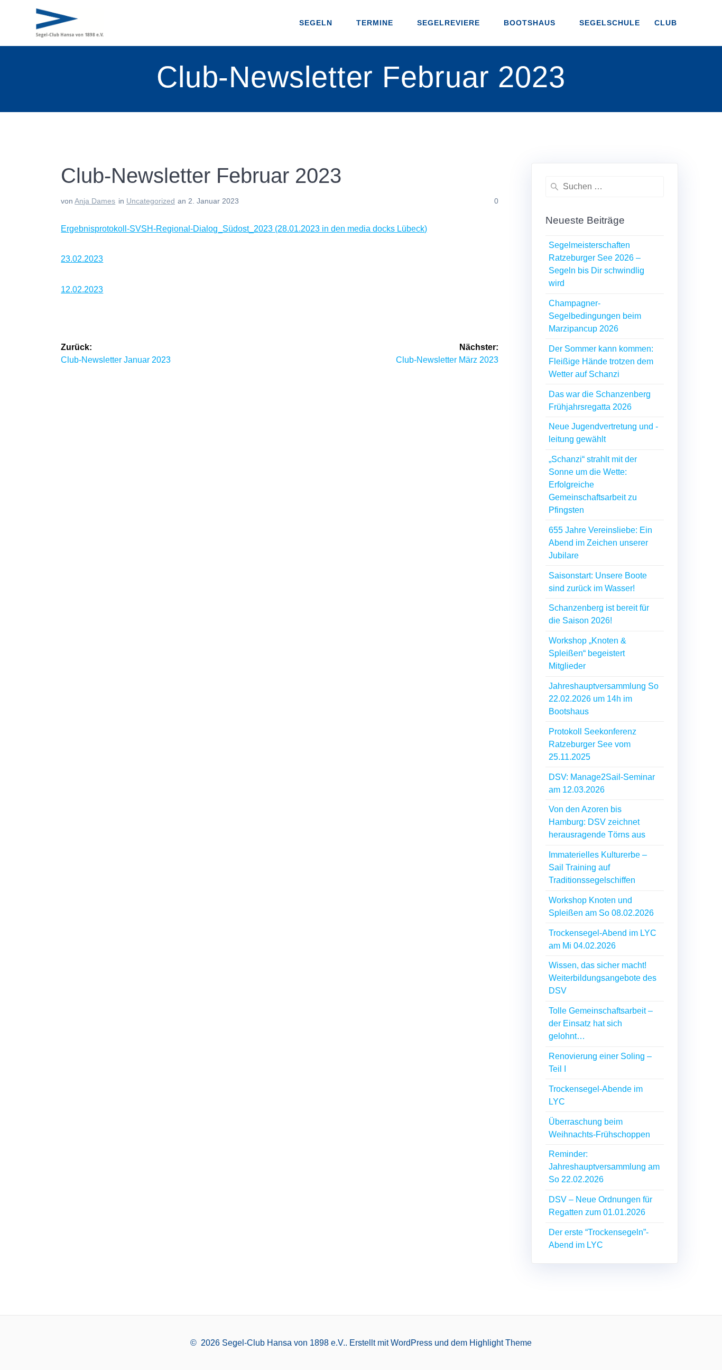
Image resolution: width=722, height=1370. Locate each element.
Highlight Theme (500, 1342)
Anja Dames (95, 201)
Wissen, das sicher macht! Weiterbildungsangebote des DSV (602, 978)
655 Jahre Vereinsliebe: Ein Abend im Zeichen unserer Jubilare (600, 543)
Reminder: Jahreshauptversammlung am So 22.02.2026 (604, 1167)
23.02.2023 (82, 258)
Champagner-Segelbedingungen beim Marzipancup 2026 (595, 316)
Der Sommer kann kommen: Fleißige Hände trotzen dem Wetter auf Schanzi (601, 361)
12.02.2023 (82, 289)
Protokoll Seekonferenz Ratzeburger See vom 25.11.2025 (592, 744)
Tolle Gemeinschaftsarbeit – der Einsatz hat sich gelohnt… (601, 1023)
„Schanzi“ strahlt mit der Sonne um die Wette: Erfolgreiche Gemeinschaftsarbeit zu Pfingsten (593, 484)
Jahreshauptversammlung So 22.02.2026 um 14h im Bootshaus (604, 699)
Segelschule (609, 23)
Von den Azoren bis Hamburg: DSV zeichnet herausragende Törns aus (597, 822)
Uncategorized (150, 201)
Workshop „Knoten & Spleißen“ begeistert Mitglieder (587, 653)
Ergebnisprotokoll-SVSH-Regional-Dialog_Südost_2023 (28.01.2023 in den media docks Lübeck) (244, 228)
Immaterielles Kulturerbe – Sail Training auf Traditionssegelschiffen (598, 867)
